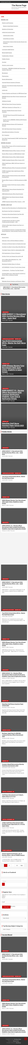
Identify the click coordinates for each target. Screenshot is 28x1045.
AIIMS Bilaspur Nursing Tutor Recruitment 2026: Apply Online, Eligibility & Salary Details (13, 369)
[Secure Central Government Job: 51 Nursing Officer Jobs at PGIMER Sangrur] (14, 844)
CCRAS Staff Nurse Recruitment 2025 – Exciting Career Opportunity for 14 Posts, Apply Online (13, 824)
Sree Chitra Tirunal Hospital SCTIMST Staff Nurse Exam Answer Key (14, 139)
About (3, 278)
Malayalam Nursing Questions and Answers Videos (13, 281)
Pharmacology (5, 76)
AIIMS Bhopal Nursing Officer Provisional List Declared (14, 167)
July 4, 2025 (4, 856)
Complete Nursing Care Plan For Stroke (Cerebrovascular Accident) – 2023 (11, 221)
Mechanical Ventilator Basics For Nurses (11, 264)
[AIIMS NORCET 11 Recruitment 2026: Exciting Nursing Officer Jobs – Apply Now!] (14, 572)
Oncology (4, 62)
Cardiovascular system (8, 35)
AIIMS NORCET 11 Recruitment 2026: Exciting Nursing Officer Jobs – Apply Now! (14, 288)
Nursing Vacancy (6, 143)
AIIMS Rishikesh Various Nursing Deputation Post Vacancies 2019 (13, 190)
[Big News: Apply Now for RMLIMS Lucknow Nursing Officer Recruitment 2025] (14, 724)
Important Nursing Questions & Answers (11, 82)
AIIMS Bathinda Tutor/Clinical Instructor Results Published (12, 197)
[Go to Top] (25, 1038)
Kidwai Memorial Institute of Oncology (10, 132)
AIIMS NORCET (5, 312)
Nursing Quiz (4, 19)
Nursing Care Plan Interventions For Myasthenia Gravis (14, 208)
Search (3, 884)
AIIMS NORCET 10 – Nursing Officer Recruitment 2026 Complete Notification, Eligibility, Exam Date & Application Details (13, 395)
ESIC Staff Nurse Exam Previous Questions (11, 129)
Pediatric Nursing (6, 59)
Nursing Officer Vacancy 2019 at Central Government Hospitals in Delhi (14, 146)
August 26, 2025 (5, 798)
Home (2, 16)
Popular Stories (7, 431)
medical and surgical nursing (8, 32)
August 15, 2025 (5, 827)
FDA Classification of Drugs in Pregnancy (11, 253)
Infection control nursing (7, 65)
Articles (3, 234)
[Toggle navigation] (2, 12)
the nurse (10, 320)
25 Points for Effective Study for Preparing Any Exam (14, 243)
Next (22, 865)
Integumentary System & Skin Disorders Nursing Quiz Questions (15, 42)
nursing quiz (4, 90)
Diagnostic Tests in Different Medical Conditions (13, 240)
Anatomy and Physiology (7, 23)
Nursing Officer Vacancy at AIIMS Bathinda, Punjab (13, 153)
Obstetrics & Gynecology (7, 29)
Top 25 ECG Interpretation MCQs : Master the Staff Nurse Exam (14, 343)
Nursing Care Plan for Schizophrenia (10, 217)
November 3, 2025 (6, 427)
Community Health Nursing (8, 49)
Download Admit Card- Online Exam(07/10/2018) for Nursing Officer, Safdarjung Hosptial (13, 274)
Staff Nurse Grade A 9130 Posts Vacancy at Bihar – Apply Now (13, 185)
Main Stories (6, 294)
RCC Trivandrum (5, 135)
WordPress (18, 1042)
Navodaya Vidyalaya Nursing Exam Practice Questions (11, 111)
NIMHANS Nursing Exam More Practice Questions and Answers (14, 97)
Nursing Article (5, 237)
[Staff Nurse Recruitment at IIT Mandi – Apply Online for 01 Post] (14, 785)
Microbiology (5, 73)
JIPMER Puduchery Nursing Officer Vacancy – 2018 (13, 201)
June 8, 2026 (5, 347)
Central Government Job (8, 791)
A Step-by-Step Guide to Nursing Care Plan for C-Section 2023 (13, 226)
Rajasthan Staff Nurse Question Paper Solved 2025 (13, 425)
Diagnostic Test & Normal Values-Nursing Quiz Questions (12, 86)
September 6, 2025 (6, 767)
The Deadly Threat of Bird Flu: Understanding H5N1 (13, 250)
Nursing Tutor (5, 363)
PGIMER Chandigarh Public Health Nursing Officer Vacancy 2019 (13, 171)
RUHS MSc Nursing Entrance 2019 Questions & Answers (12, 125)
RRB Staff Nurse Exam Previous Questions (11, 104)
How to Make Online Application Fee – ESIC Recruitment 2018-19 (11, 260)
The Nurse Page (19, 5)
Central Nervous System (8, 38)
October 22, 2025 (5, 738)
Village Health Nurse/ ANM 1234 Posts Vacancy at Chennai (13, 164)
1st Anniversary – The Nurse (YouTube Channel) (13, 270)
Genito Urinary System (8, 46)
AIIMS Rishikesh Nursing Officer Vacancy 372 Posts (13, 150)
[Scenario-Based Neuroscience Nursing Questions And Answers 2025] (14, 754)
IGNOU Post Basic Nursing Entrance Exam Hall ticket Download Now (13, 176)
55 (17, 865)
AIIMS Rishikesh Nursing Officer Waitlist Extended (13, 157)
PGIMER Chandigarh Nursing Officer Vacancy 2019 (13, 160)
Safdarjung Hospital (6, 101)
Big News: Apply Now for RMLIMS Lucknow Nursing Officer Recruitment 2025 (12, 735)
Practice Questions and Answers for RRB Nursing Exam (14, 93)
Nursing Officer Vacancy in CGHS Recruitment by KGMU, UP (14, 181)
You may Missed (7, 935)
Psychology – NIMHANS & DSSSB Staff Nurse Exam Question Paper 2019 (13, 69)
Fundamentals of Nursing (7, 55)
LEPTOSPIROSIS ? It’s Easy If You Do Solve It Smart (13, 267)
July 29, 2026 (5, 320)
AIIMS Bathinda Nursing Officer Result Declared (12, 194)
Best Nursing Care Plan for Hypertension (11, 211)
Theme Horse (16, 1041)
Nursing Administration (7, 79)
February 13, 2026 (6, 400)
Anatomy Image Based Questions (10, 26)
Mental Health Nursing (7, 52)
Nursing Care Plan (6, 204)
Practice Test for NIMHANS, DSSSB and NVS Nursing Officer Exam (15, 120)
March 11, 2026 (5, 373)
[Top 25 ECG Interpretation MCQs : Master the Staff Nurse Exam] (14, 603)
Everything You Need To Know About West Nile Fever (14, 247)
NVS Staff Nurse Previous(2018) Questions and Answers (13, 116)
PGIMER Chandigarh (6, 850)
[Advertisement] (14, 548)
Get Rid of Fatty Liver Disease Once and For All (12, 256)
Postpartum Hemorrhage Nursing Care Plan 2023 (13, 214)
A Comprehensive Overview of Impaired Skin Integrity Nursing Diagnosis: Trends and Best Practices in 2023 (14, 230)
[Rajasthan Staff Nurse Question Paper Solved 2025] (14, 694)
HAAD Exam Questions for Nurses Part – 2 (11, 107)
